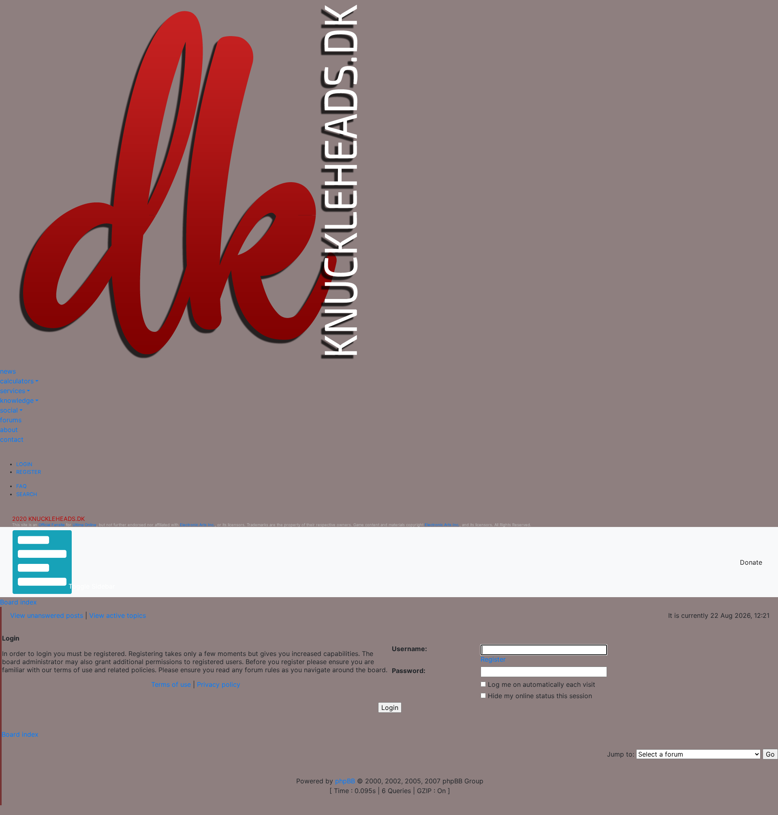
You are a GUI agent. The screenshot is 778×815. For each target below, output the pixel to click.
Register (28, 472)
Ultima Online (84, 525)
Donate (751, 562)
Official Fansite (51, 525)
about (9, 430)
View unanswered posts (46, 615)
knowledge (17, 400)
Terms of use (171, 684)
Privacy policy (218, 684)
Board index (18, 602)
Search (26, 494)
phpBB (345, 781)
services (12, 391)
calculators (17, 381)
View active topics (117, 615)
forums (10, 420)
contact (12, 439)
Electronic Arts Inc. (197, 525)
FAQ (21, 486)
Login (24, 464)
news (8, 371)
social (9, 410)
